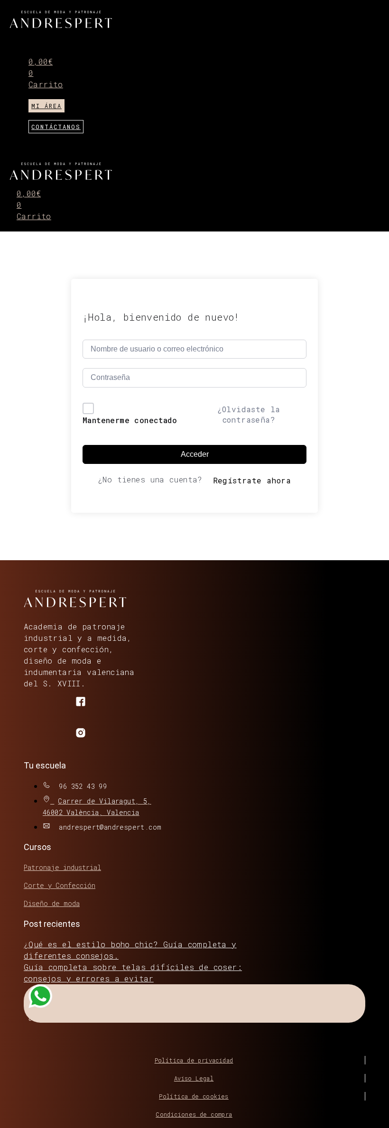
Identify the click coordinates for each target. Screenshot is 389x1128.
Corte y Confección (59, 885)
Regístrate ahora (252, 480)
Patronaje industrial (62, 867)
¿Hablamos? (48, 1017)
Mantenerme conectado (130, 420)
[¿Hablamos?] (40, 999)
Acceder (195, 454)
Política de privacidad (194, 1060)
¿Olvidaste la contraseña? (248, 414)
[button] (320, 39)
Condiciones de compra (194, 1114)
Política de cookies (194, 1096)
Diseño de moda (52, 903)
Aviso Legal (193, 1078)
